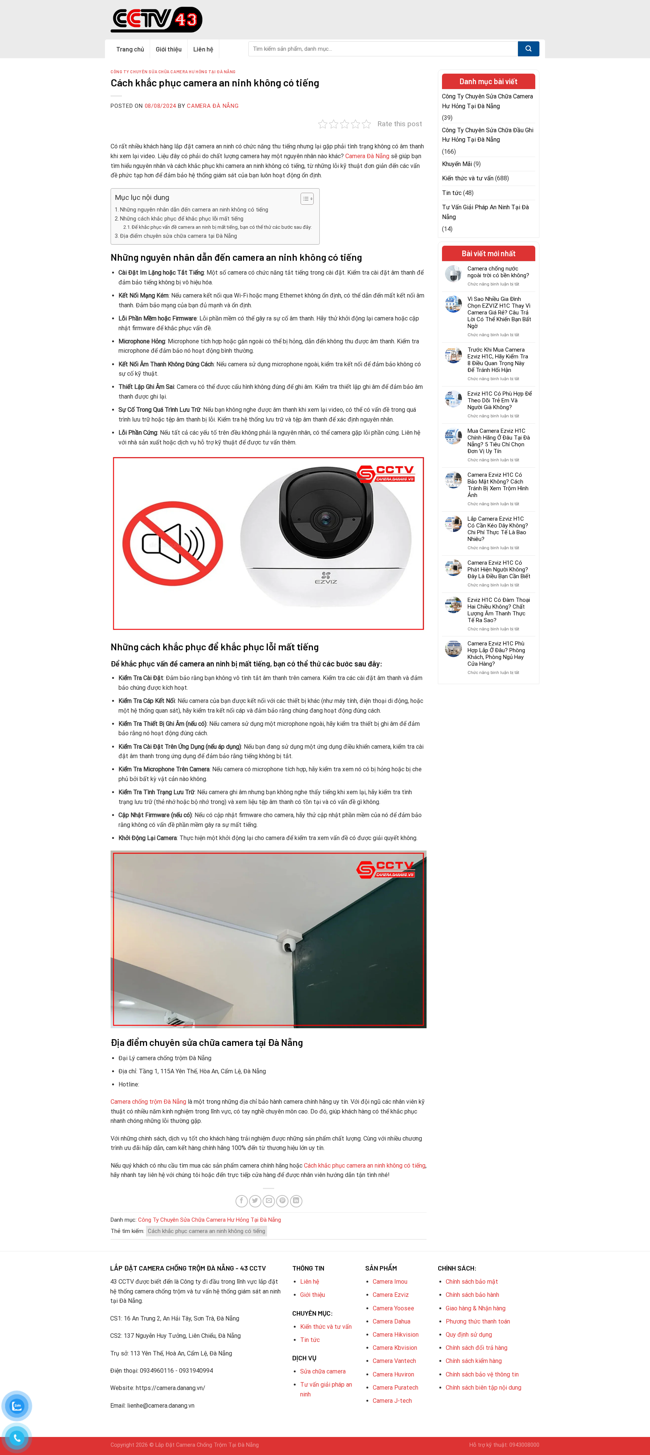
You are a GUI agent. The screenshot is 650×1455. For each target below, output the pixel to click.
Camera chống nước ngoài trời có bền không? (498, 272)
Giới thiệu (169, 49)
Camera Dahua (391, 1321)
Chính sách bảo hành (472, 1294)
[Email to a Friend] (269, 1201)
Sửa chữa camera (323, 1371)
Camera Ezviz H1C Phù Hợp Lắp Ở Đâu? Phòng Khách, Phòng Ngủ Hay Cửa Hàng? (496, 653)
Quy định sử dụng (469, 1334)
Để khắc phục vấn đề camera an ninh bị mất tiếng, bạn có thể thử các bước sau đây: (222, 227)
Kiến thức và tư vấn (468, 178)
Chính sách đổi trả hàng (476, 1347)
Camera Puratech (395, 1387)
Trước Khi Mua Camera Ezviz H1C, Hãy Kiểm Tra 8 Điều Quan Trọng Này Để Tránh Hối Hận (498, 359)
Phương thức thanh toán (478, 1321)
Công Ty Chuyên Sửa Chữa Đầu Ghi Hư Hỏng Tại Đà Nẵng (487, 135)
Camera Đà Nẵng (213, 106)
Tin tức (452, 192)
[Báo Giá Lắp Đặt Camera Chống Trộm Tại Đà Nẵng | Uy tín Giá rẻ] (156, 19)
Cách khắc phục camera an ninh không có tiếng (364, 1165)
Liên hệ (203, 49)
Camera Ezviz (391, 1294)
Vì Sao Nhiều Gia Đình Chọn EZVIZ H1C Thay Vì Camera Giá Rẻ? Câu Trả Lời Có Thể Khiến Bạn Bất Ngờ (499, 312)
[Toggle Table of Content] (303, 198)
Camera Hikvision (396, 1334)
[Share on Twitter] (255, 1201)
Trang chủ (130, 49)
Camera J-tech (392, 1400)
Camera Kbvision (395, 1347)
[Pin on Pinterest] (282, 1201)
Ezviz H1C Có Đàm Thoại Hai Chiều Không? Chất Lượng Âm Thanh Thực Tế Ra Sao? (499, 610)
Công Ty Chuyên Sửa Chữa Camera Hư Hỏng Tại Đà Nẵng (173, 71)
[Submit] (528, 48)
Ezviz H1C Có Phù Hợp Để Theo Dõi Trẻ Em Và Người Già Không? (500, 400)
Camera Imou (390, 1281)
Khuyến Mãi (457, 164)
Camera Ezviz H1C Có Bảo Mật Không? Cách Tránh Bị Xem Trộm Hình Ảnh (498, 485)
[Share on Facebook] (241, 1201)
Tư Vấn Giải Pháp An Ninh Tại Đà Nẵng (485, 212)
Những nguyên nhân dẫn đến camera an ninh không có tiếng (194, 210)
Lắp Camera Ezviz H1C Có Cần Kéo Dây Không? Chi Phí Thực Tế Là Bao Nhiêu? (498, 528)
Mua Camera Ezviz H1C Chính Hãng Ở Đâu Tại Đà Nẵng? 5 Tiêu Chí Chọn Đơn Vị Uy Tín (499, 441)
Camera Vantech (394, 1360)
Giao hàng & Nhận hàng (476, 1308)
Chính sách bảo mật (472, 1281)
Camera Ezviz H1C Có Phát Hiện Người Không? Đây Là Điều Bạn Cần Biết (499, 569)
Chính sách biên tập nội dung (483, 1387)
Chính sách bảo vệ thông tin (482, 1374)
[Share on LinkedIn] (296, 1201)
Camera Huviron (393, 1374)
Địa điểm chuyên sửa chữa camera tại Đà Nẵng (178, 236)
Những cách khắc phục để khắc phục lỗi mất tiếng (181, 219)
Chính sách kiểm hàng (474, 1360)
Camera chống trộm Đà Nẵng (148, 1101)
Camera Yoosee (393, 1308)
